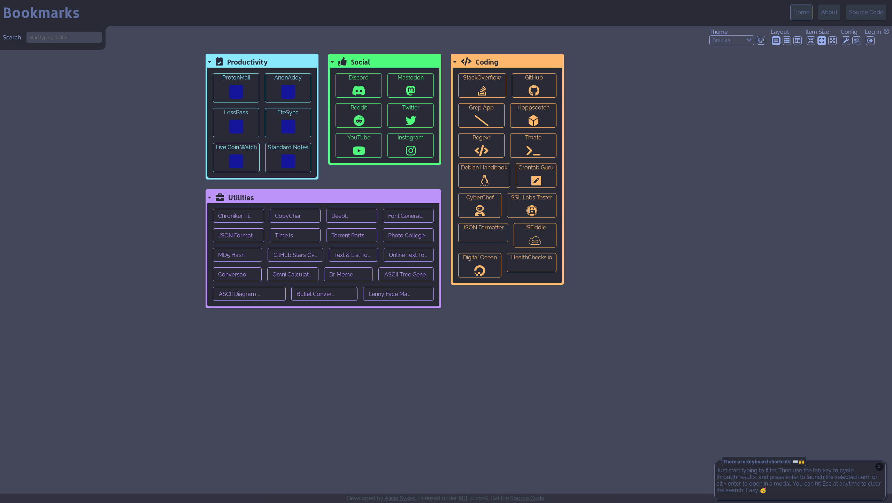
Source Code (866, 12)
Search (12, 37)
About (829, 12)
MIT (463, 498)
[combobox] (731, 40)
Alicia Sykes (400, 498)
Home (801, 12)
